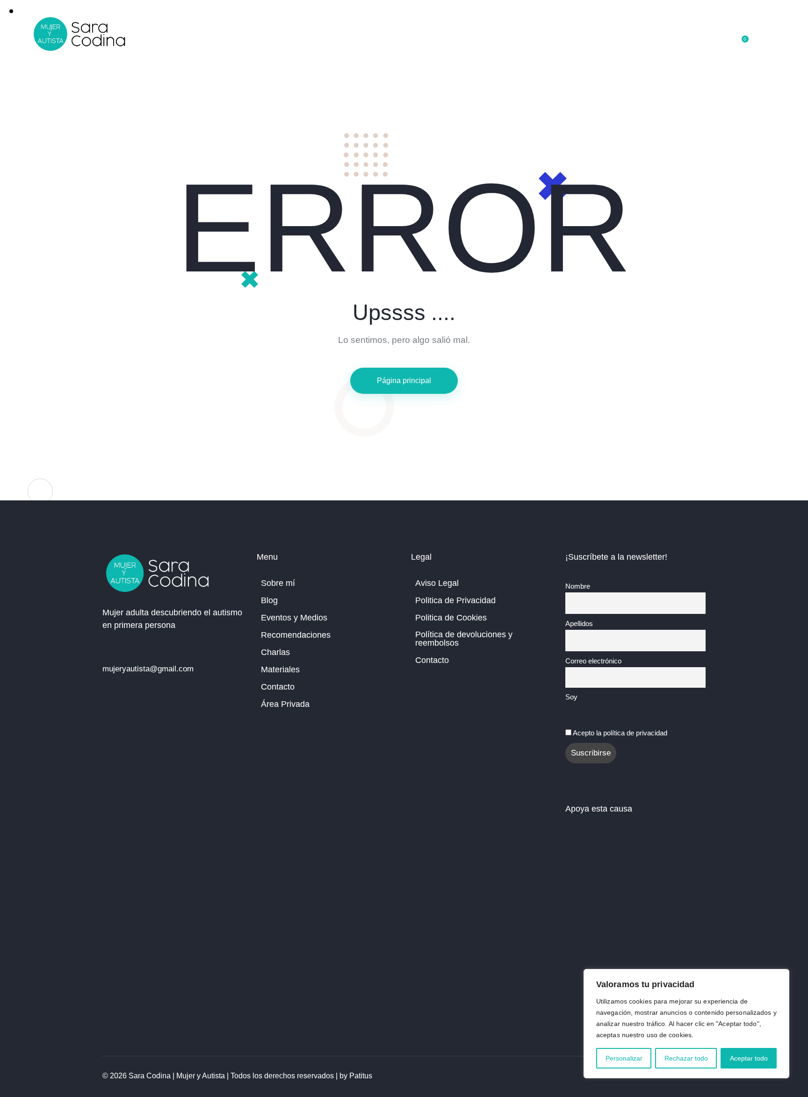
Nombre (577, 586)
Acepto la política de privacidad (620, 733)
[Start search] (768, 36)
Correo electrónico (593, 661)
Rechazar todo (686, 1058)
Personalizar (624, 1058)
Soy (571, 697)
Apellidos (579, 623)
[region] (686, 1023)
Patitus (360, 1076)
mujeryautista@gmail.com (148, 668)
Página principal (404, 381)
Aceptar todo (749, 1058)
